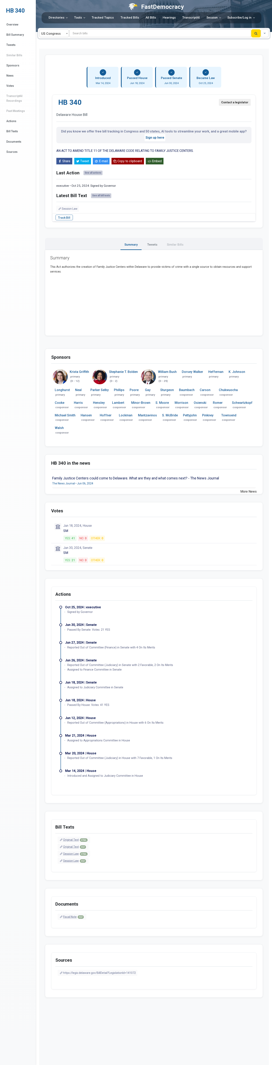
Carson (205, 390)
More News (248, 491)
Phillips (119, 390)
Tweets (11, 44)
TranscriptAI (191, 17)
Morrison (181, 403)
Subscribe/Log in (239, 17)
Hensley (99, 403)
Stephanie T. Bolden (123, 372)
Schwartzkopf (242, 403)
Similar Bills (14, 55)
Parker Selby (99, 390)
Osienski (200, 403)
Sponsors (12, 65)
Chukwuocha (228, 390)
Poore (134, 390)
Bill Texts (12, 131)
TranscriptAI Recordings (14, 98)
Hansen (86, 415)
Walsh (59, 428)
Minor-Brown (140, 403)
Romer (218, 403)
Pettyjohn (190, 415)
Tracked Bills (129, 17)
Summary (131, 244)
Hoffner (106, 415)
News (10, 75)
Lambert (118, 403)
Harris (78, 403)
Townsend (228, 415)
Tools (78, 17)
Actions (11, 121)
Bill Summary (15, 34)
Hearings (169, 17)
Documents (13, 141)
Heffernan (215, 372)
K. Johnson (237, 372)
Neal (78, 390)
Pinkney (207, 415)
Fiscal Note (73, 916)
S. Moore (162, 403)
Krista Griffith (79, 372)
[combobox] (54, 33)
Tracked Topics (103, 17)
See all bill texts (101, 195)
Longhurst (62, 390)
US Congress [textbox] (51, 34)
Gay (148, 390)
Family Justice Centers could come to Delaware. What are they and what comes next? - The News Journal (135, 478)
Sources (12, 151)
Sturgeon (167, 390)
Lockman (125, 415)
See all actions (93, 172)
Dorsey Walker (192, 372)
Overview (12, 24)
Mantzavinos (147, 415)
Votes (10, 85)
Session (212, 17)
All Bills (151, 17)
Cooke (59, 403)
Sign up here (155, 137)
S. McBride (170, 415)
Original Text (74, 839)
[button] (265, 33)
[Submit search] (256, 33)
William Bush (167, 372)
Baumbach (187, 390)
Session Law (69, 208)
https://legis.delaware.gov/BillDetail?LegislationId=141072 (99, 972)
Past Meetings (15, 111)
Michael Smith (65, 415)
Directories (56, 17)
